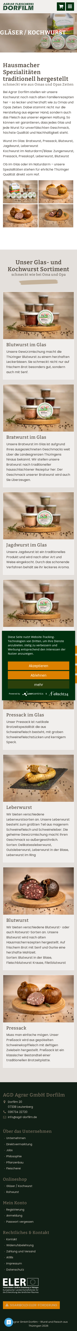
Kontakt (11, 1239)
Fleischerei (13, 1168)
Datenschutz (15, 1270)
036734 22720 (17, 1112)
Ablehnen (38, 675)
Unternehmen (16, 1138)
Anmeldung (14, 1216)
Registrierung (15, 1210)
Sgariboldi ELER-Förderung (33, 1305)
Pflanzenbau (14, 1162)
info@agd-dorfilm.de (22, 1117)
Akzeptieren (38, 665)
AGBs (9, 1257)
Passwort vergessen (20, 1222)
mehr (38, 684)
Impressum (14, 1263)
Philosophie (14, 1156)
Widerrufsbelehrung (20, 1245)
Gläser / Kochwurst (19, 1186)
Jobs (9, 1150)
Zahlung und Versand (21, 1251)
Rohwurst (12, 1192)
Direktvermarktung (19, 1144)
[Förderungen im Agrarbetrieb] (20, 1285)
